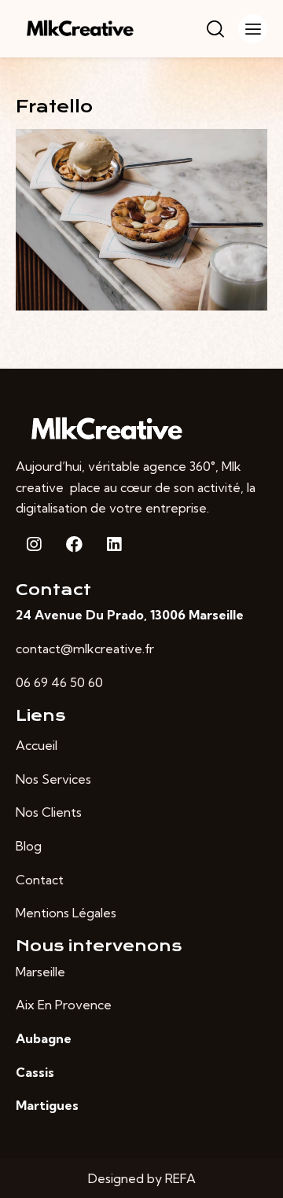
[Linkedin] (114, 544)
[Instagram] (34, 544)
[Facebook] (74, 544)
